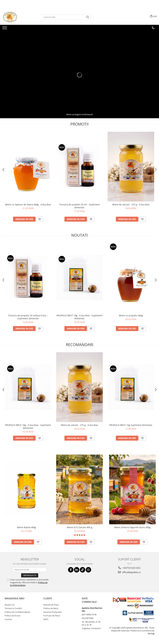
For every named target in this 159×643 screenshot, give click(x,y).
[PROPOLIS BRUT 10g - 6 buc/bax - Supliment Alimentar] (79, 277)
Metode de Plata (51, 604)
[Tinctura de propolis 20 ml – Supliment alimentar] (79, 166)
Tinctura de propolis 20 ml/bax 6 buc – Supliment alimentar (28, 317)
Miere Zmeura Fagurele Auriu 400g (132, 527)
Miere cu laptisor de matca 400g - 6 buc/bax (28, 204)
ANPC (46, 619)
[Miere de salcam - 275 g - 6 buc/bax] (131, 166)
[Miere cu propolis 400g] (131, 277)
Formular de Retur (51, 615)
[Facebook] (70, 569)
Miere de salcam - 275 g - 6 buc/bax (130, 204)
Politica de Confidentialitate (17, 612)
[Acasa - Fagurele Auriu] (17, 17)
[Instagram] (88, 569)
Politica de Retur (50, 608)
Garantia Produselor (52, 612)
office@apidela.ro (131, 572)
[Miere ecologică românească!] (79, 74)
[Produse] (5, 28)
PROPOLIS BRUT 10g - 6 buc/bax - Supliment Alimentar (79, 317)
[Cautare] (87, 17)
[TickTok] (82, 569)
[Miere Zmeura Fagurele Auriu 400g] (132, 489)
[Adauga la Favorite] (39, 219)
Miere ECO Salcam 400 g (79, 527)
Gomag (151, 633)
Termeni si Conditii (13, 608)
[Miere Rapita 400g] (26, 489)
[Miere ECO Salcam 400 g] (79, 489)
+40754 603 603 (131, 567)
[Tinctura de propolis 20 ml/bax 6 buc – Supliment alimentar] (28, 277)
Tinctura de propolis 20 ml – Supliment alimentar (79, 206)
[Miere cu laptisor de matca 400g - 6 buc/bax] (28, 166)
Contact (8, 619)
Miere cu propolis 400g (131, 315)
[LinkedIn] (76, 569)
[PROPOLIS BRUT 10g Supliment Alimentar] (131, 387)
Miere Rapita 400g (26, 527)
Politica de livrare (12, 615)
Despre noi (10, 604)
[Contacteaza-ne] (153, 28)
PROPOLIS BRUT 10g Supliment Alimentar (130, 425)
